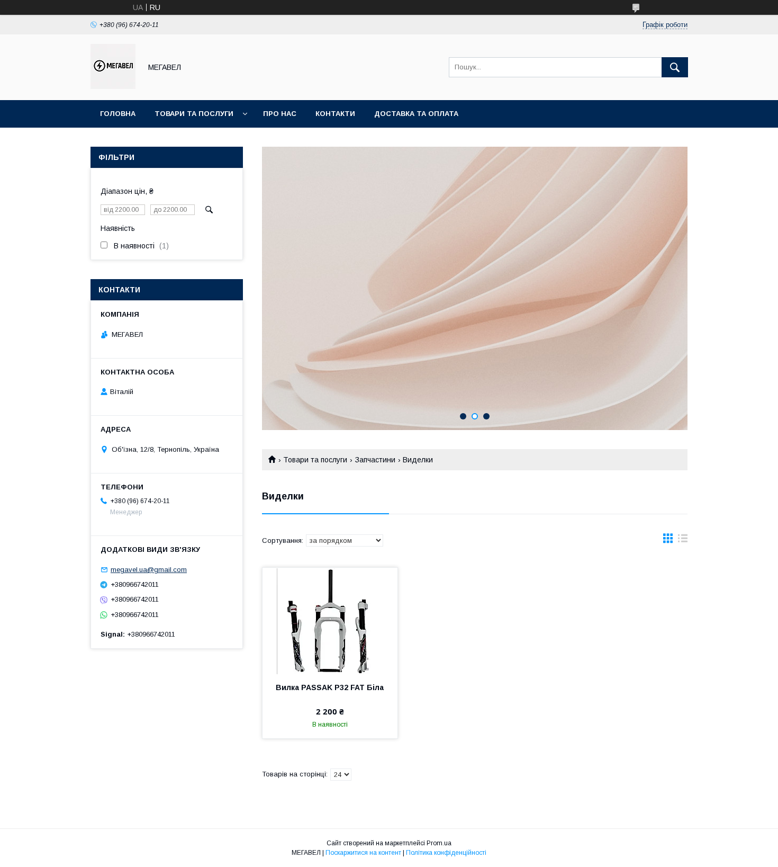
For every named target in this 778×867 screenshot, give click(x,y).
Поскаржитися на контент (363, 852)
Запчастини (375, 459)
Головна (117, 114)
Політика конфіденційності (446, 852)
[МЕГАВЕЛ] (113, 86)
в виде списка (682, 540)
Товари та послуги (194, 114)
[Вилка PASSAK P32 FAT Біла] (330, 621)
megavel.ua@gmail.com (149, 570)
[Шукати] (675, 67)
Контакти (335, 114)
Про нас (279, 114)
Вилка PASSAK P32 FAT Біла (330, 687)
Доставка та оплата (416, 114)
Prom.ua (439, 843)
